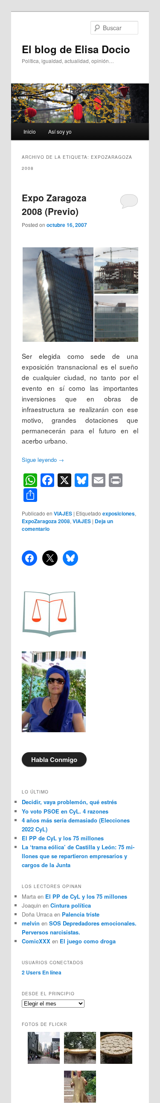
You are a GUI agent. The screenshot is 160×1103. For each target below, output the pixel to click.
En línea (41, 972)
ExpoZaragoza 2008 (46, 521)
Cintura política (70, 905)
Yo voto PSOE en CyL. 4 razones (65, 811)
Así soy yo (60, 131)
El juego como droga (88, 941)
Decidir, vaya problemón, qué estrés (69, 802)
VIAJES (63, 513)
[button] (57, 294)
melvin (31, 923)
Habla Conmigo (54, 759)
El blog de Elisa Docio (76, 49)
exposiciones (118, 513)
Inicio (29, 131)
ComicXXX (36, 941)
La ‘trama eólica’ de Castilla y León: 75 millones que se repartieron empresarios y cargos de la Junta (78, 856)
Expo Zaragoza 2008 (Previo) (54, 204)
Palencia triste (80, 914)
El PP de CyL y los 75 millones (64, 838)
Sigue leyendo (43, 460)
